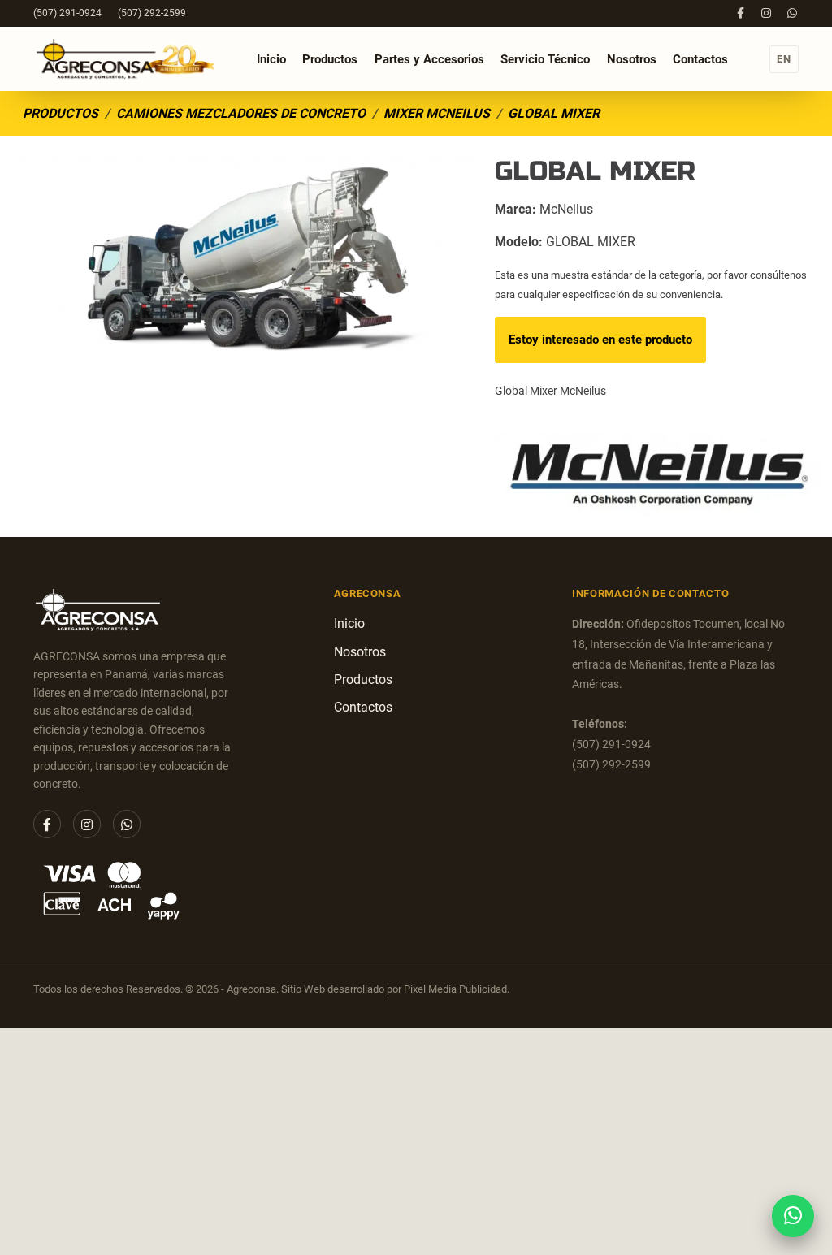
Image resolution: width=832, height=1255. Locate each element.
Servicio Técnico (545, 59)
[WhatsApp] (792, 13)
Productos (330, 59)
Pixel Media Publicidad (455, 989)
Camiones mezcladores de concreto (241, 113)
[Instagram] (767, 13)
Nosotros (631, 59)
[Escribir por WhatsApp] (792, 1215)
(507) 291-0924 (67, 12)
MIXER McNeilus (437, 113)
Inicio (271, 59)
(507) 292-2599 (152, 12)
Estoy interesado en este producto (600, 339)
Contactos (700, 59)
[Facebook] (741, 13)
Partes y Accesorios (429, 59)
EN (784, 59)
